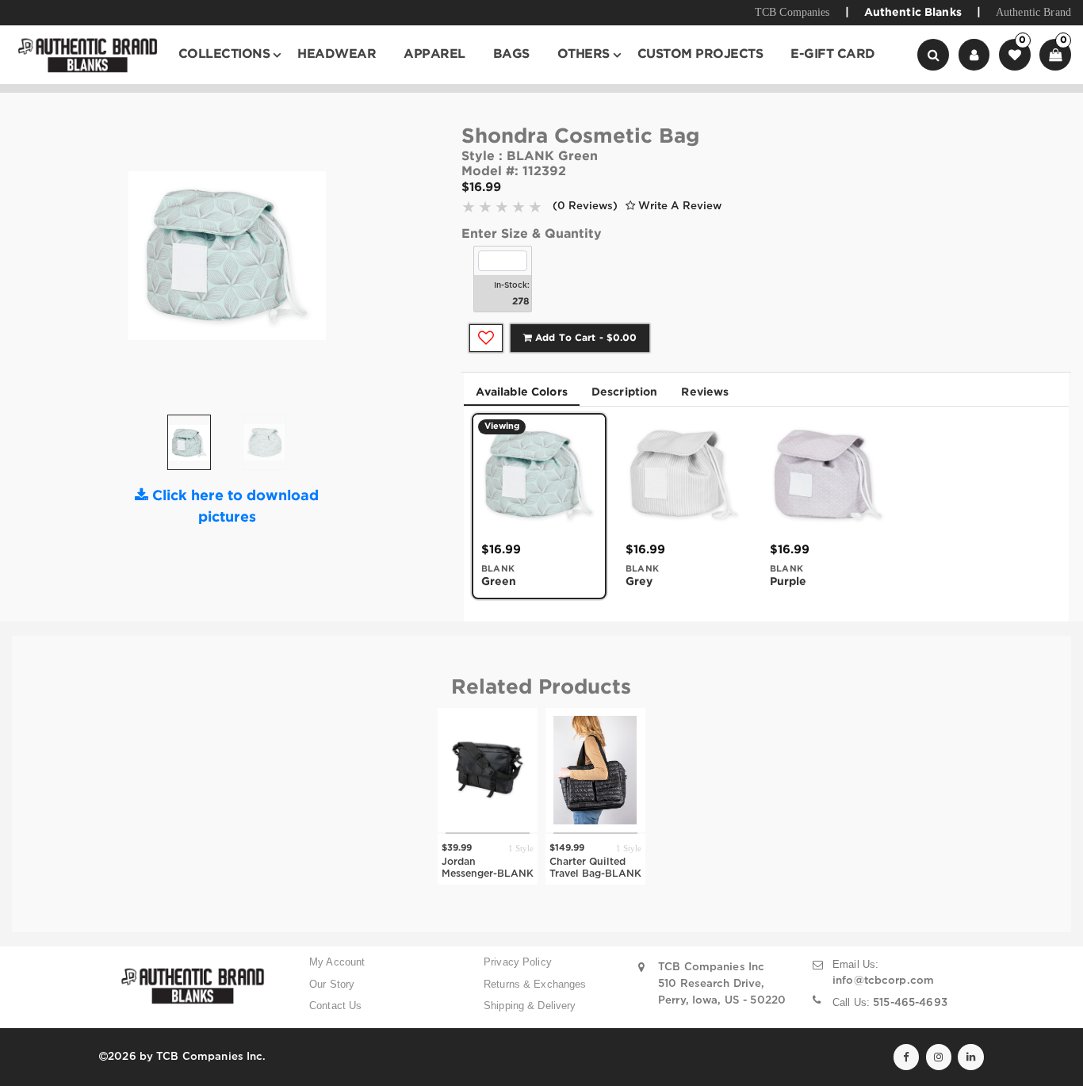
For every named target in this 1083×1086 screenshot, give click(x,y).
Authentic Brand (1033, 12)
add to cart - (584, 338)
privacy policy (518, 962)
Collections (224, 54)
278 (521, 301)
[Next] (321, 262)
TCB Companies (792, 12)
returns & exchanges (535, 984)
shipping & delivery (530, 1005)
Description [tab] (624, 392)
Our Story (331, 984)
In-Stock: (512, 285)
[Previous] (133, 262)
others (583, 54)
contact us (335, 1005)
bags (511, 54)
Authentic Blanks (913, 12)
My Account (337, 962)
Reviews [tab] (705, 392)
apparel (434, 54)
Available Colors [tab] (522, 392)
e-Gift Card (832, 54)
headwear (336, 54)
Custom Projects (700, 54)
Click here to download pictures (233, 507)
